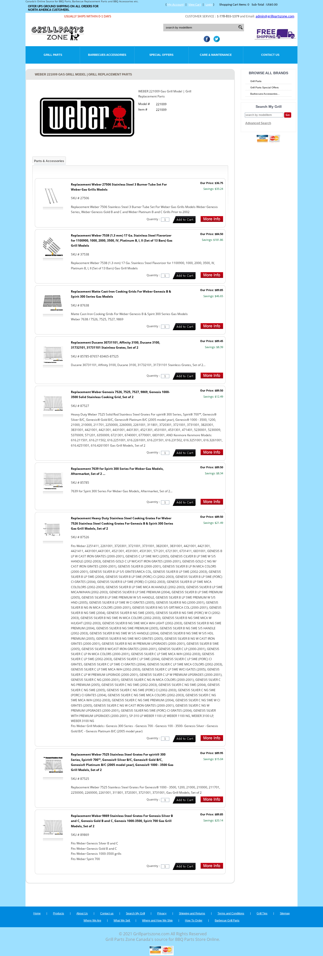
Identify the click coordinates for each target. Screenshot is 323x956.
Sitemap (285, 913)
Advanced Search (258, 123)
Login (208, 4)
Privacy (162, 913)
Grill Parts (53, 54)
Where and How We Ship (157, 920)
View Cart (194, 4)
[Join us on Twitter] (215, 40)
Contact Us (270, 54)
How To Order (193, 920)
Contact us (107, 913)
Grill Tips (262, 913)
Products (58, 913)
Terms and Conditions (231, 913)
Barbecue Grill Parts (227, 920)
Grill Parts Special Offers (264, 87)
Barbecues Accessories (107, 54)
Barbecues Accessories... (265, 93)
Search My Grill (135, 913)
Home (37, 913)
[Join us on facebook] (205, 40)
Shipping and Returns (192, 913)
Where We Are (92, 920)
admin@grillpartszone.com (275, 16)
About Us (82, 913)
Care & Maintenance (216, 54)
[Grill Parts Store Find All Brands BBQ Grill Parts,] (58, 39)
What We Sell (122, 920)
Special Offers (161, 54)
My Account (175, 4)
